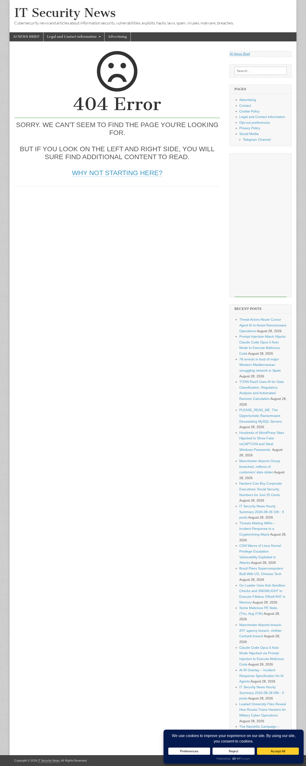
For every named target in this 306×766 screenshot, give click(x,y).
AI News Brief (240, 54)
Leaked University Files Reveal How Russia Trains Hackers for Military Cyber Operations (262, 709)
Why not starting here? (117, 173)
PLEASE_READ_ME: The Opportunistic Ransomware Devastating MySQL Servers (260, 415)
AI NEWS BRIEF (26, 37)
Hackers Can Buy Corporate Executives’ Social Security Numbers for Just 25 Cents (260, 489)
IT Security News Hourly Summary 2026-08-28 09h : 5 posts (261, 692)
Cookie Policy (249, 111)
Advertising (117, 37)
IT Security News (65, 13)
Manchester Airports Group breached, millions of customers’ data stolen (259, 466)
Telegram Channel (257, 139)
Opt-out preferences (254, 122)
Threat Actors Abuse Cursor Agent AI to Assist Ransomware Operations (262, 325)
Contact (245, 105)
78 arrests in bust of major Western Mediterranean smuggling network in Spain (260, 364)
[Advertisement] (117, 227)
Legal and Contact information (72, 37)
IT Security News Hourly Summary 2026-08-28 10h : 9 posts (261, 511)
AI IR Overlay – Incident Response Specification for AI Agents (261, 675)
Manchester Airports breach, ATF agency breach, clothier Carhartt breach (260, 630)
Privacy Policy (249, 128)
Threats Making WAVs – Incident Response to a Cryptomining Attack (257, 528)
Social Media (249, 134)
